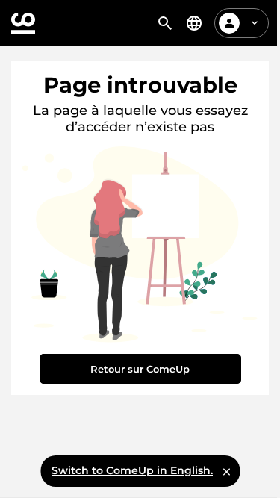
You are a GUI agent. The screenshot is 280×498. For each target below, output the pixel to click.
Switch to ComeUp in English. (132, 470)
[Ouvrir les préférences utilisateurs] (254, 23)
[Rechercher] (165, 23)
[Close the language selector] (226, 471)
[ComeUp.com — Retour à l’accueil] (23, 23)
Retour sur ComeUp (140, 369)
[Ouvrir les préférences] (194, 23)
